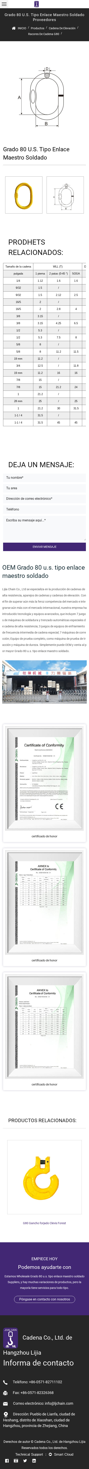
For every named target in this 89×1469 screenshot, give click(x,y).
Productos (37, 28)
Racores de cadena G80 (43, 34)
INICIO (22, 28)
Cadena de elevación (62, 28)
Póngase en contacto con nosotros (44, 1299)
